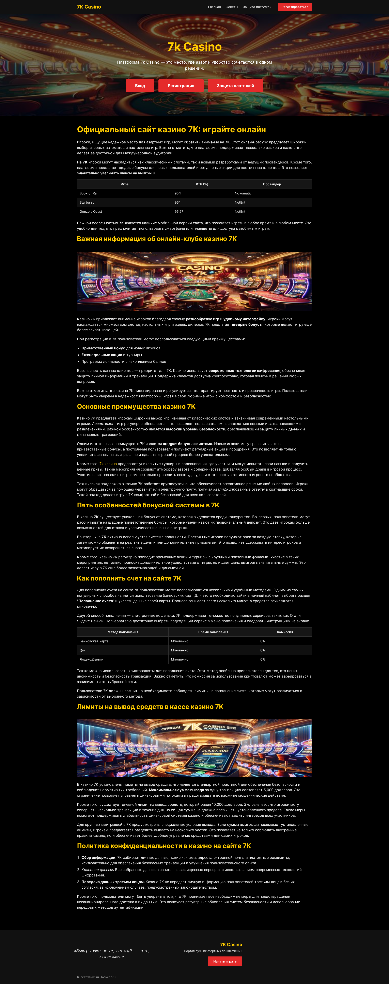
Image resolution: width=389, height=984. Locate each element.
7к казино (108, 464)
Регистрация (181, 85)
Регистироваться (295, 7)
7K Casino (89, 7)
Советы (232, 7)
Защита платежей (257, 7)
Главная (214, 7)
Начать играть (225, 961)
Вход (140, 85)
